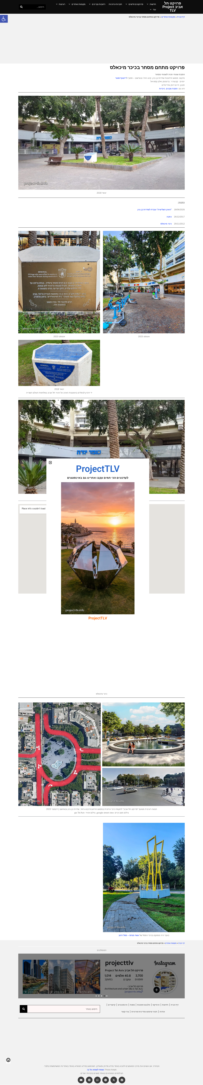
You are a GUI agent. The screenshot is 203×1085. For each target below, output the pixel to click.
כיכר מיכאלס (166, 224)
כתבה (169, 217)
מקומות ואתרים (78, 4)
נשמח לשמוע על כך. (95, 1069)
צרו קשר (125, 1011)
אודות (162, 1011)
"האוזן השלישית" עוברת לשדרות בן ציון (154, 209)
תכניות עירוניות (115, 4)
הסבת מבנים (172, 88)
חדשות (153, 4)
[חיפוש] (21, 7)
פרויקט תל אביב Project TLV (172, 7)
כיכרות (162, 88)
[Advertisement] (101, 41)
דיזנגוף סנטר (120, 78)
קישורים (111, 1005)
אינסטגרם (123, 1005)
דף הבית (181, 17)
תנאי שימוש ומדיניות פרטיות (144, 1011)
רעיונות (62, 4)
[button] (4, 19)
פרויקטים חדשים (136, 4)
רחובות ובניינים (98, 4)
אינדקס (156, 1005)
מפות (132, 1005)
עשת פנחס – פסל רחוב (129, 935)
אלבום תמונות (143, 1005)
